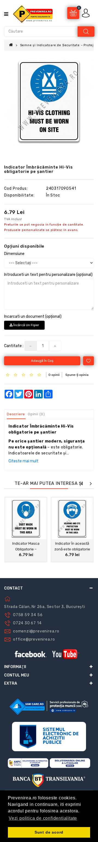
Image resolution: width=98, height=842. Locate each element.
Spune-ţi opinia (76, 375)
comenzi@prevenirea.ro (36, 631)
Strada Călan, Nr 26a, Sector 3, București (44, 606)
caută (86, 31)
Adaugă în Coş (42, 361)
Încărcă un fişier (26, 325)
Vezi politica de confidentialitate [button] (43, 818)
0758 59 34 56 (27, 615)
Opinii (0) (36, 414)
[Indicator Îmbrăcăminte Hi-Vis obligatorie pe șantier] (49, 101)
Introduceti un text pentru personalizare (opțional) (48, 274)
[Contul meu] (86, 13)
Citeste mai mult (23, 461)
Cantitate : (13, 346)
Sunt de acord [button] (49, 832)
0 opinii (54, 375)
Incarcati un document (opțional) (33, 316)
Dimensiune (14, 253)
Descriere (16, 414)
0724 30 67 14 (27, 623)
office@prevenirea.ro (34, 639)
